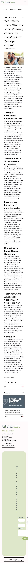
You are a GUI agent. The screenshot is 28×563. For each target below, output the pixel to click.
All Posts (5, 9)
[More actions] (23, 17)
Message (20, 528)
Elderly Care (12, 9)
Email (19, 523)
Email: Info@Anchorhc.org (8, 447)
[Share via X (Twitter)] (8, 382)
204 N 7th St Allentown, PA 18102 (7, 437)
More (19, 9)
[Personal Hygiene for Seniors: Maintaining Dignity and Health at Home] (14, 401)
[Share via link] (15, 382)
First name (20, 517)
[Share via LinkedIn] (12, 382)
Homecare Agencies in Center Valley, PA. (14, 560)
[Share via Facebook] (5, 382)
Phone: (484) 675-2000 (8, 445)
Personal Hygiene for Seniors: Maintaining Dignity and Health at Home (13, 411)
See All (22, 392)
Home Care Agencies (9, 377)
